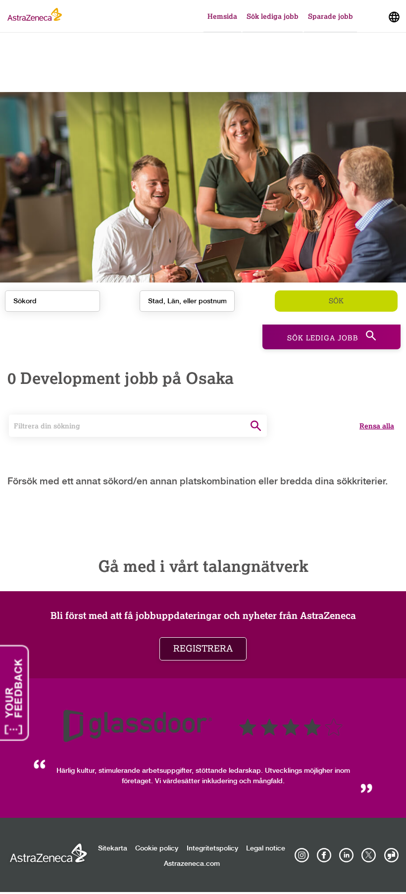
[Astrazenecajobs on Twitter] (368, 855)
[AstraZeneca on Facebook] (323, 855)
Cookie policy (156, 848)
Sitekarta (112, 848)
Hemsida (222, 16)
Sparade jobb (330, 16)
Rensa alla (376, 426)
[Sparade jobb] (370, 18)
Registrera (203, 648)
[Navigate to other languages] (394, 16)
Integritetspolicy (212, 848)
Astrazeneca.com (192, 863)
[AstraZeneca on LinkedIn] (346, 855)
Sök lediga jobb (273, 16)
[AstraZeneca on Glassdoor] (391, 855)
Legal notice (265, 848)
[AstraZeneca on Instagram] (301, 855)
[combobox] (187, 301)
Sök (336, 301)
